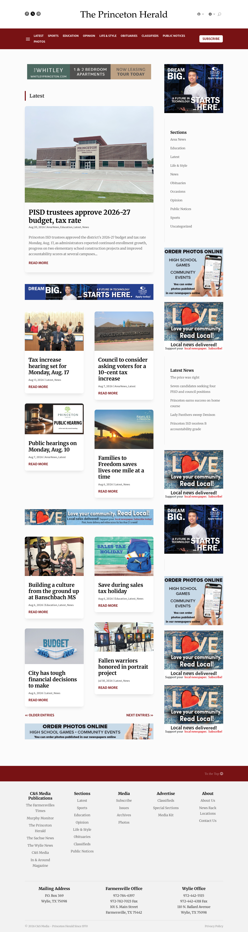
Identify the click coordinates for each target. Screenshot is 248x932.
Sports (53, 36)
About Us (208, 800)
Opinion (89, 36)
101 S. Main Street (124, 907)
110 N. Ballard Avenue (193, 907)
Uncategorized (181, 226)
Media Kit (166, 815)
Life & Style (107, 36)
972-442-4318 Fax (193, 901)
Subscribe (211, 39)
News (85, 227)
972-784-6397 (124, 895)
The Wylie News (40, 845)
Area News (53, 227)
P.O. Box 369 (54, 895)
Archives (124, 815)
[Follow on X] (33, 14)
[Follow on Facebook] (27, 14)
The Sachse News (40, 838)
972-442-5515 (193, 895)
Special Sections (166, 808)
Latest (39, 36)
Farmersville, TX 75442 (124, 912)
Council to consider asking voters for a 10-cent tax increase (123, 369)
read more (38, 263)
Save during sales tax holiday (120, 588)
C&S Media (40, 852)
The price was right (184, 377)
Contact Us (207, 821)
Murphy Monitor (40, 818)
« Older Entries (39, 715)
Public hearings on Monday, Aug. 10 (52, 446)
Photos (39, 41)
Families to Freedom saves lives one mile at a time (121, 467)
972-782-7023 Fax (124, 901)
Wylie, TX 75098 (54, 901)
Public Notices (174, 36)
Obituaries (129, 36)
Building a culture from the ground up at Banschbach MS (53, 591)
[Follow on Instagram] (38, 14)
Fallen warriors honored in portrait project (123, 666)
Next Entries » (139, 715)
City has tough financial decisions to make (52, 679)
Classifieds (150, 36)
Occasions (177, 191)
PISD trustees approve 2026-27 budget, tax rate (79, 216)
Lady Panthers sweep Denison (192, 415)
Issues (124, 808)
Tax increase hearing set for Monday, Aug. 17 (48, 366)
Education (71, 36)
